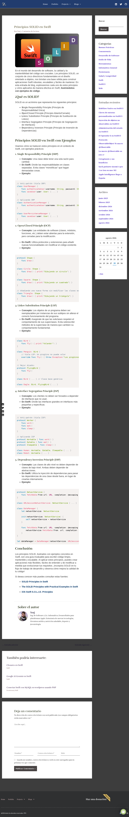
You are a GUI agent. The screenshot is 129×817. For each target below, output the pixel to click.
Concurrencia (105, 51)
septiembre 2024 (106, 218)
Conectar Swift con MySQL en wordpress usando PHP (31, 687)
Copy (76, 182)
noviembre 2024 (106, 210)
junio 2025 (103, 198)
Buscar (102, 21)
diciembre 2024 (105, 206)
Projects (20, 799)
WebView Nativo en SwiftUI (111, 108)
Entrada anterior (10, 645)
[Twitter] (121, 4)
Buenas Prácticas (106, 47)
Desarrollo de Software (109, 55)
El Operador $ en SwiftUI (110, 135)
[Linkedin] (116, 4)
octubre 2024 (104, 214)
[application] (69, 4)
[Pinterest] (3, 411)
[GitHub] (126, 4)
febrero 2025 (104, 202)
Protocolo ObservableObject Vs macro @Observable (111, 143)
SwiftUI (102, 84)
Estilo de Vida (105, 59)
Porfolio (11, 799)
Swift (8, 668)
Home (3, 799)
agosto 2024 (104, 223)
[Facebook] (3, 404)
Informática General (108, 68)
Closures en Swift (15, 665)
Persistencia (10, 690)
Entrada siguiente (83, 645)
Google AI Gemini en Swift (19, 676)
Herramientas (105, 63)
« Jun (101, 274)
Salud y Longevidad (107, 76)
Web (100, 88)
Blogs (30, 799)
